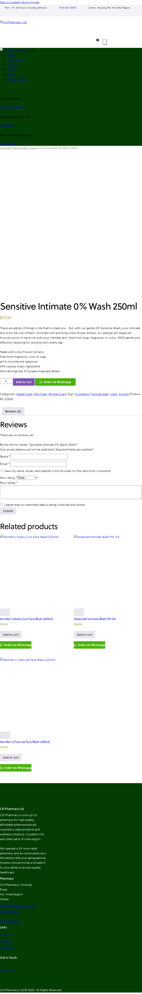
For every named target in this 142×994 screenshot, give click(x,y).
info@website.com (12, 107)
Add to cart (24, 382)
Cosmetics (82, 394)
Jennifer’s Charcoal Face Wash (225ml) (25, 742)
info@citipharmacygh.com (17, 905)
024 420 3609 (10, 921)
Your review (9, 482)
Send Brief (7, 125)
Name (5, 456)
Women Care (57, 394)
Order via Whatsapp (57, 382)
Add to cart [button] (11, 634)
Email (5, 464)
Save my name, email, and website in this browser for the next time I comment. (57, 471)
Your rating (8, 477)
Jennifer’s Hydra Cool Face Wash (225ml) (26, 619)
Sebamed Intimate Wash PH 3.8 (94, 619)
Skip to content (10, 2)
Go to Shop (8, 143)
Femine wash (100, 394)
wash (113, 394)
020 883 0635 (10, 911)
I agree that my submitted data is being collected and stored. (44, 505)
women (124, 394)
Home (4, 148)
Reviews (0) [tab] (13, 411)
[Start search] (104, 42)
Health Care (24, 394)
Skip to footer (30, 2)
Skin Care (29, 148)
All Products (15, 148)
